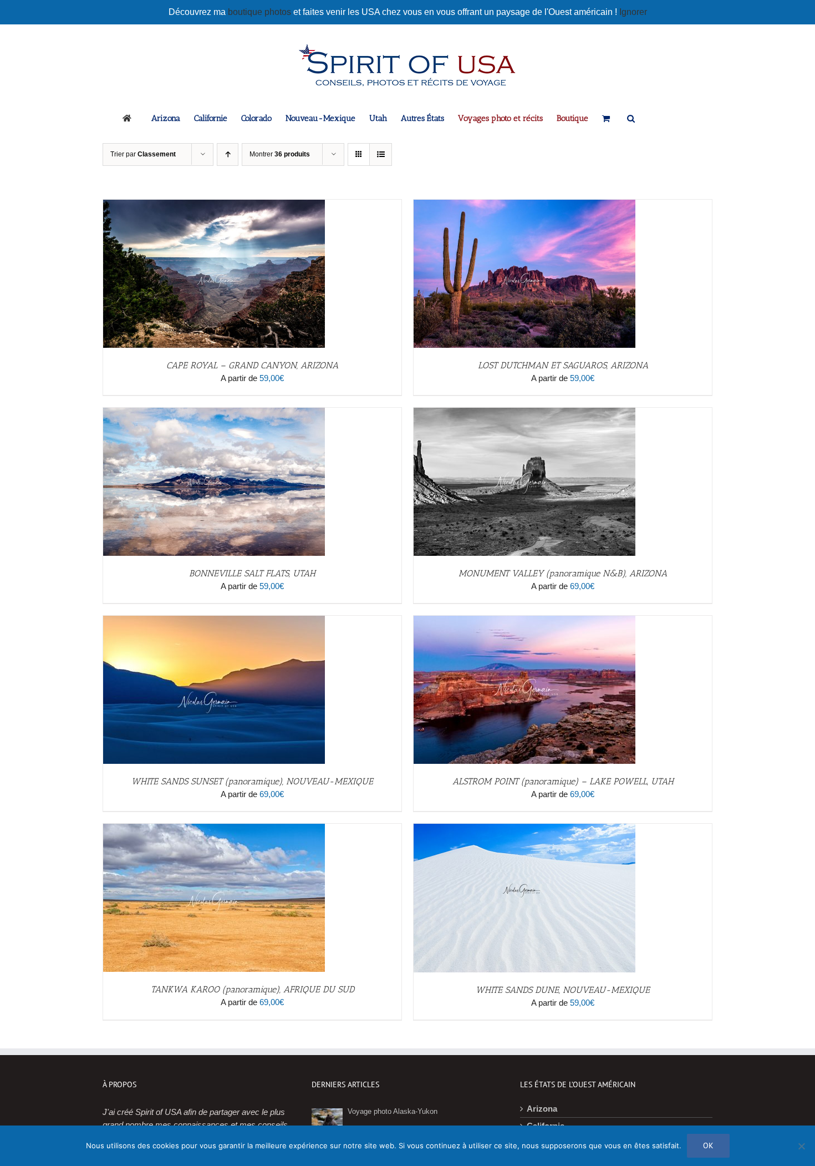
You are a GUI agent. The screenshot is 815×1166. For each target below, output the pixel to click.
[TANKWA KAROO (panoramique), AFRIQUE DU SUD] (214, 829)
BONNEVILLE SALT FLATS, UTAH (252, 573)
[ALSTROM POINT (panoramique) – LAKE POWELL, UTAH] (524, 621)
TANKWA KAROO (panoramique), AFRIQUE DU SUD (252, 989)
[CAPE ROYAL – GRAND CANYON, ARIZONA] (214, 205)
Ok (708, 1145)
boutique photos (260, 12)
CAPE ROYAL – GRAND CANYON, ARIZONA (252, 365)
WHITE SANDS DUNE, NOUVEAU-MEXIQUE (563, 990)
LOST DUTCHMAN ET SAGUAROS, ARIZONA (563, 365)
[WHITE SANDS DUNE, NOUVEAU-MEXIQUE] (524, 829)
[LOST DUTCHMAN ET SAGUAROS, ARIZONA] (524, 205)
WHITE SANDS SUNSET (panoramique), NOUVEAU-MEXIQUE (252, 781)
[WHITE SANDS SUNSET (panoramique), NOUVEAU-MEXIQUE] (214, 621)
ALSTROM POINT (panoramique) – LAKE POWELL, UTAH (563, 781)
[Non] (801, 1146)
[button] (631, 118)
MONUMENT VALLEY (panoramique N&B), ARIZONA (563, 573)
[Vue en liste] (380, 154)
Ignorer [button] (633, 12)
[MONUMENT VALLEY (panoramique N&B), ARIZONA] (524, 413)
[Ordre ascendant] (227, 154)
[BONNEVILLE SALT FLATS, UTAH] (214, 413)
